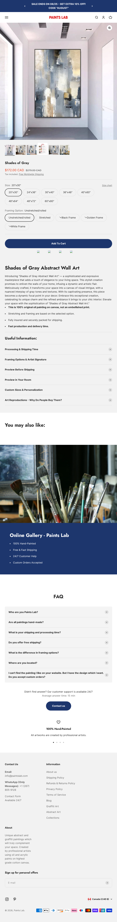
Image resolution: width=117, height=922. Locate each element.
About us (51, 771)
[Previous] (24, 6)
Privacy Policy (54, 789)
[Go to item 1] (10, 150)
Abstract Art (53, 811)
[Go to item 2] (21, 150)
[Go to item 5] (53, 150)
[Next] (92, 6)
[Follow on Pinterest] (15, 899)
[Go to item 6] (64, 150)
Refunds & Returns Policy (60, 783)
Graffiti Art (52, 806)
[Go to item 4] (43, 149)
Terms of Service (56, 794)
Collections (52, 817)
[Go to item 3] (32, 150)
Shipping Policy (55, 777)
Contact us (58, 705)
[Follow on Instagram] (7, 899)
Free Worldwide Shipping (31, 174)
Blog (48, 800)
